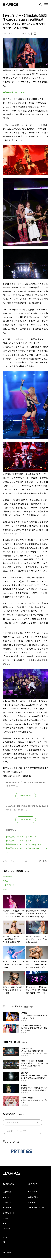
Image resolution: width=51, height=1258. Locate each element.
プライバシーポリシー (37, 1207)
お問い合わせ (33, 1197)
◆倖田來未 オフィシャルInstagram (23, 844)
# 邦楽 (5, 889)
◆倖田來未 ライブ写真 (14, 92)
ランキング (7, 1202)
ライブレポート (9, 1213)
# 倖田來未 (7, 876)
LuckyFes (6, 1229)
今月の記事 (7, 1192)
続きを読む (43, 861)
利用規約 (31, 1202)
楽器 (4, 1223)
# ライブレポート (10, 885)
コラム (5, 1218)
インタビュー (8, 1207)
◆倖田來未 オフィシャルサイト (21, 836)
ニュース (6, 1197)
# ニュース (7, 880)
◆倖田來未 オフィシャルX (18, 840)
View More (25, 796)
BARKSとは (32, 1192)
